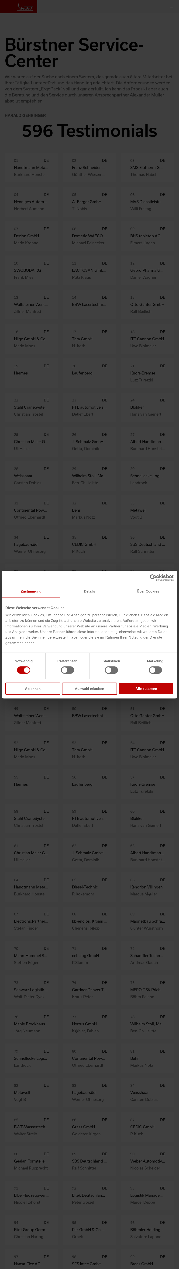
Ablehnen (33, 689)
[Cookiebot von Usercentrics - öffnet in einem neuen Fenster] (153, 577)
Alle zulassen (146, 689)
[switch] (67, 670)
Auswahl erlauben (89, 689)
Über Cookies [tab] (148, 591)
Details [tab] (89, 591)
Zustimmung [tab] (31, 591)
